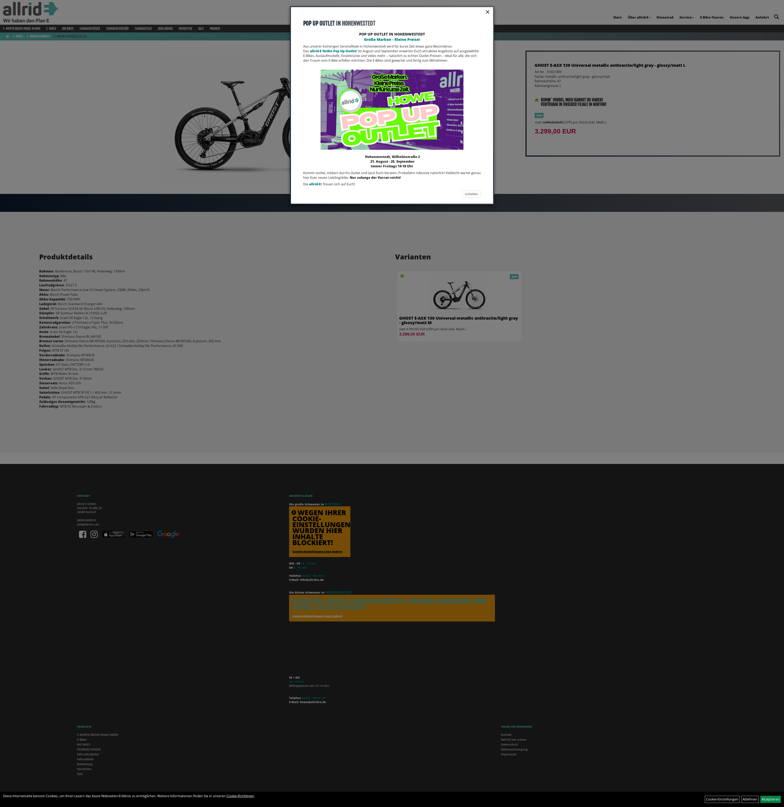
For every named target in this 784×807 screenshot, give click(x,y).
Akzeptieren (771, 799)
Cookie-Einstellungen (722, 799)
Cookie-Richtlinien (240, 796)
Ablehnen (750, 799)
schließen (471, 194)
